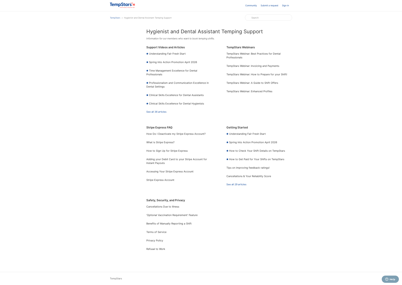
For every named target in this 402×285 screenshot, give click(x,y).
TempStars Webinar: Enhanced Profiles (249, 91)
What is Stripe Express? (160, 142)
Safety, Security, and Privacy (165, 200)
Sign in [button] (285, 5)
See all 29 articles (236, 184)
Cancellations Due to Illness (162, 206)
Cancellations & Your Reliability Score (248, 176)
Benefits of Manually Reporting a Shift (169, 223)
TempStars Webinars (240, 47)
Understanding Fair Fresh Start (167, 53)
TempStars (115, 17)
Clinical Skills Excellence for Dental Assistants (176, 95)
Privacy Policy (154, 240)
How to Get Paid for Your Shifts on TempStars (256, 159)
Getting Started (237, 127)
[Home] (122, 7)
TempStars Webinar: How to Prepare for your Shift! (256, 74)
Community (251, 5)
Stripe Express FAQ (159, 127)
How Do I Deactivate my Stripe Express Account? (176, 133)
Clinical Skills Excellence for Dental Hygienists (176, 103)
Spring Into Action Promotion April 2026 (173, 62)
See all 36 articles (156, 111)
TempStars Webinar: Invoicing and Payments (252, 65)
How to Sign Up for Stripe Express (167, 150)
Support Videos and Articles (165, 47)
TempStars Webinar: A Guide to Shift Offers (252, 82)
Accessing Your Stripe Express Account (169, 171)
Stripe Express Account (160, 179)
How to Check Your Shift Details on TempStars (257, 150)
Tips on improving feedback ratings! (247, 167)
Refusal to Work (155, 248)
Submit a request (269, 5)
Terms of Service (156, 232)
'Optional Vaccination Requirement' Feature (172, 215)
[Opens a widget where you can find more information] (390, 279)
